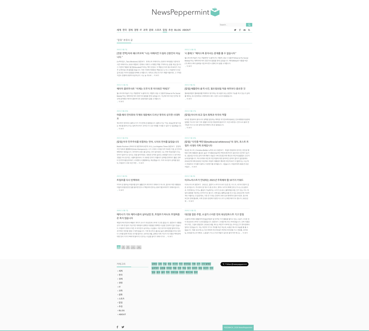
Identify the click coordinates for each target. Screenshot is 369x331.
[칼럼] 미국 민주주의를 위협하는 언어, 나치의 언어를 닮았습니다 (148, 142)
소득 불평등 (206, 264)
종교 (158, 272)
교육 (160, 264)
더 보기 (156, 75)
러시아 (175, 264)
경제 (130, 30)
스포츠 (158, 30)
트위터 (181, 272)
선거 (198, 264)
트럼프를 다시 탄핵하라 (128, 180)
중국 (163, 272)
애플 (174, 268)
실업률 (162, 268)
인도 (211, 268)
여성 (184, 268)
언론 (179, 268)
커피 (168, 272)
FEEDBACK (228, 328)
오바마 (194, 268)
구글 (164, 264)
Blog (177, 30)
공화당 (154, 264)
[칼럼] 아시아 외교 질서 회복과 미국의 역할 (205, 115)
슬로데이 (155, 268)
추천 (171, 30)
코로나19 (174, 272)
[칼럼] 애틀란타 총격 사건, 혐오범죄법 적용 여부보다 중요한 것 (215, 88)
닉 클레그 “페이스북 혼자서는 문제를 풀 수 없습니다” (210, 53)
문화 (151, 30)
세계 (119, 30)
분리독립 (187, 264)
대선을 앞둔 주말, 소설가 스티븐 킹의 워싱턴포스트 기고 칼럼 (214, 214)
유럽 (200, 268)
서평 (193, 264)
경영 (136, 30)
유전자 (205, 268)
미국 (180, 264)
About (186, 30)
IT (141, 30)
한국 (125, 30)
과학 (145, 30)
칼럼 (165, 30)
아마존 (169, 268)
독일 (169, 264)
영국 (189, 268)
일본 (153, 272)
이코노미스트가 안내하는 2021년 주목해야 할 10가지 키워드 (214, 180)
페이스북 (189, 272)
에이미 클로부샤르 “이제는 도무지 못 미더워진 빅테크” (143, 88)
